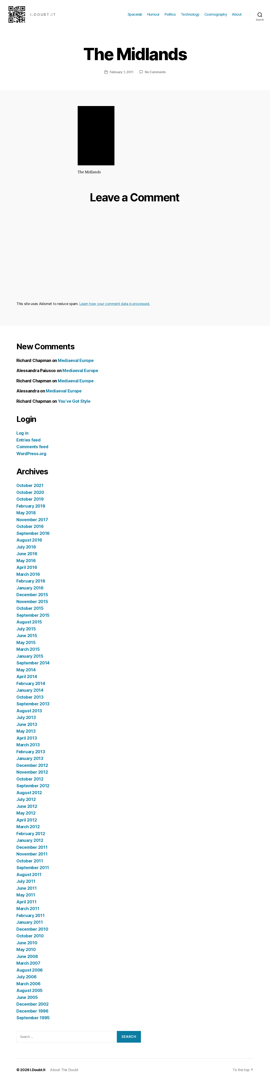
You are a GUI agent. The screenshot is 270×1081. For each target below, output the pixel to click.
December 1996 (32, 1011)
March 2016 (28, 574)
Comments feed (32, 446)
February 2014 (30, 683)
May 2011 (25, 894)
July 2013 (26, 717)
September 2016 (33, 533)
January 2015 (29, 656)
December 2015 (32, 594)
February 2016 (30, 581)
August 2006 (29, 970)
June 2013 (26, 724)
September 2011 (32, 867)
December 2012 (32, 765)
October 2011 (29, 860)
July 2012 (26, 799)
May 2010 (26, 949)
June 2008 (27, 956)
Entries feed (28, 440)
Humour (153, 14)
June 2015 (26, 635)
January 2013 (29, 758)
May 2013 (26, 731)
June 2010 (26, 942)
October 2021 (29, 485)
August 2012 (29, 792)
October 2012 (29, 779)
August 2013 (29, 710)
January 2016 (29, 588)
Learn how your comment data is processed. (114, 304)
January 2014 (29, 690)
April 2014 (26, 676)
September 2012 (32, 785)
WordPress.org (31, 453)
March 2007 (28, 963)
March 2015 (28, 649)
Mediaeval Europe (76, 360)
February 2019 (30, 506)
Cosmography (215, 14)
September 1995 (33, 1017)
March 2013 (28, 744)
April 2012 (26, 820)
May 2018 (26, 512)
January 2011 (29, 922)
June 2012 (26, 806)
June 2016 (26, 553)
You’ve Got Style (74, 401)
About (237, 14)
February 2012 (30, 833)
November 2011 (32, 854)
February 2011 (30, 915)
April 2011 (26, 901)
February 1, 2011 (121, 72)
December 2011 (32, 847)
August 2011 (29, 874)
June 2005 (27, 997)
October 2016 (30, 526)
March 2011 (27, 908)
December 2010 (32, 929)
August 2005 (29, 990)
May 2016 (26, 560)
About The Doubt (64, 1070)
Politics (170, 14)
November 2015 (32, 601)
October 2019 (30, 499)
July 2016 (26, 547)
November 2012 (32, 772)
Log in (22, 433)
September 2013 (32, 703)
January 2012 (29, 840)
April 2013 (26, 738)
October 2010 (30, 935)
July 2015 (26, 628)
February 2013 (30, 751)
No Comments (155, 72)
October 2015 (29, 608)
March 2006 (28, 983)
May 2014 (26, 669)
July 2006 (26, 976)
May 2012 (26, 813)
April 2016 (26, 567)
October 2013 (29, 697)
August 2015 (29, 622)
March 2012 (28, 826)
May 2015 (26, 642)
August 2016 (29, 540)
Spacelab (135, 14)
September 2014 (33, 662)
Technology (190, 14)
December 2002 (32, 1004)
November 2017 (32, 519)
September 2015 (32, 615)
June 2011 (26, 888)
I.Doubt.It (37, 1070)
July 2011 (25, 881)
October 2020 (30, 492)
